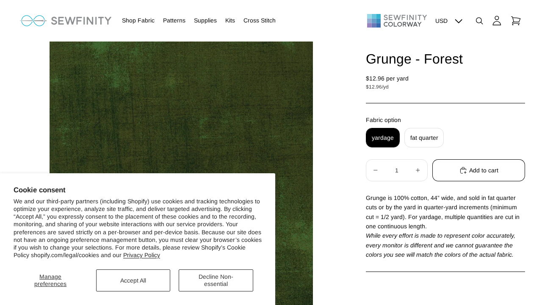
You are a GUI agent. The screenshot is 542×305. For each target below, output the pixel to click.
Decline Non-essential (216, 280)
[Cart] (515, 20)
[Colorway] (397, 21)
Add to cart (483, 170)
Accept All (133, 280)
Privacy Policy (141, 255)
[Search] (479, 20)
